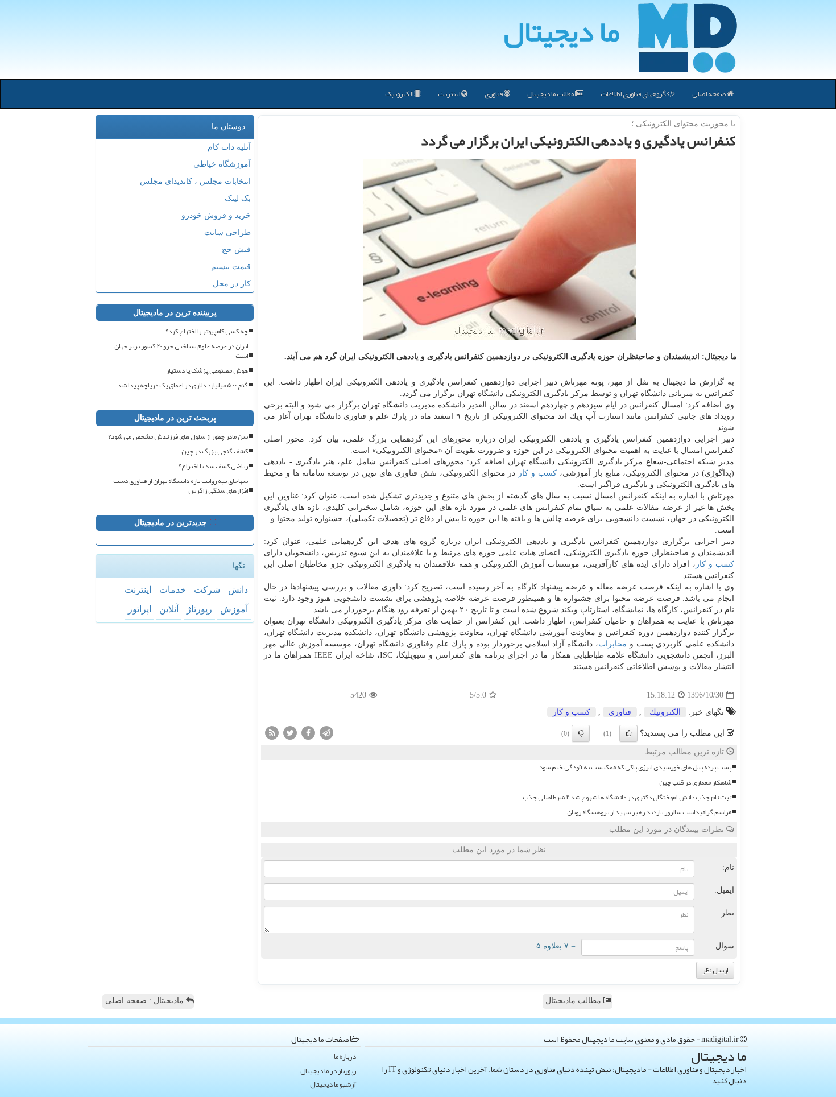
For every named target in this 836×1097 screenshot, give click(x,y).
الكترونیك (665, 712)
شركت (207, 590)
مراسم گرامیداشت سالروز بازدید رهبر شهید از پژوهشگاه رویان (649, 812)
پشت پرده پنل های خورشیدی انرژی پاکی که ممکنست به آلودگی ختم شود (635, 767)
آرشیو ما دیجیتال (333, 1084)
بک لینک (238, 198)
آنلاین (169, 609)
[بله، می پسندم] (628, 733)
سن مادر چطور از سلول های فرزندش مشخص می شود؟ (178, 436)
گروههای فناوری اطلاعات (634, 93)
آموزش (234, 609)
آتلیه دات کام (229, 147)
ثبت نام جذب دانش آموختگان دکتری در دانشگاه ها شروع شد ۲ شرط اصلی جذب (627, 797)
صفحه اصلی (709, 93)
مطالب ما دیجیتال (551, 93)
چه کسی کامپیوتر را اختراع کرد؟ (206, 331)
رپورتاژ (199, 609)
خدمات (172, 590)
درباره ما (345, 1056)
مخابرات (612, 644)
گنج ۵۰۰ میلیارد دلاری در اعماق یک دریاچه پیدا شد (182, 385)
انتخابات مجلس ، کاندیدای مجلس (195, 181)
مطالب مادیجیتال (574, 1000)
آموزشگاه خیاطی (222, 164)
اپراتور (139, 609)
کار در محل (232, 283)
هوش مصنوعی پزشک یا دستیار (207, 370)
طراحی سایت (227, 232)
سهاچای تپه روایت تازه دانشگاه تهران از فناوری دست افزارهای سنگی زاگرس (180, 486)
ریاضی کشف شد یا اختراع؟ (213, 466)
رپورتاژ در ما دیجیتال (328, 1071)
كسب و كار (537, 473)
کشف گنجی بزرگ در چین (214, 451)
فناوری (494, 93)
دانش (238, 590)
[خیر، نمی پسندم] (581, 733)
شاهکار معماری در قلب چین (695, 782)
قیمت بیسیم (231, 266)
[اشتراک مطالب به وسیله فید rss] (272, 732)
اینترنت (449, 93)
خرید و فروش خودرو (216, 215)
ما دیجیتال (561, 31)
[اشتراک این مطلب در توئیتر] (290, 732)
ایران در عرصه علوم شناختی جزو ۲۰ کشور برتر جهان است (181, 351)
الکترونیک (400, 93)
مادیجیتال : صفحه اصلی (145, 1000)
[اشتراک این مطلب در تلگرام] (326, 732)
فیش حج (236, 249)
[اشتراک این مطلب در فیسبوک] (308, 732)
